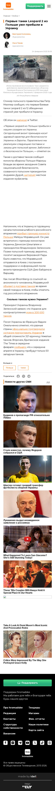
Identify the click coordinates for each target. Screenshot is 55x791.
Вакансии (9, 733)
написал (22, 120)
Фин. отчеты (37, 719)
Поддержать (35, 6)
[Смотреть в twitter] (35, 743)
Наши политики (39, 724)
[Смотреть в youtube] (27, 743)
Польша (9, 368)
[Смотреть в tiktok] (42, 743)
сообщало (20, 347)
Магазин (34, 713)
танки (23, 368)
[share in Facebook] (18, 376)
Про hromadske (13, 707)
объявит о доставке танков (19, 286)
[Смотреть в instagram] (13, 743)
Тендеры (34, 707)
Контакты (9, 719)
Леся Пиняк (17, 43)
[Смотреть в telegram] (20, 743)
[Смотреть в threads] (50, 743)
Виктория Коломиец (21, 34)
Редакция (9, 713)
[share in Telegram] (28, 376)
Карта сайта (36, 730)
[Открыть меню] (49, 6)
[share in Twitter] (23, 376)
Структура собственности (13, 726)
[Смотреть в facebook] (5, 743)
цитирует (30, 175)
